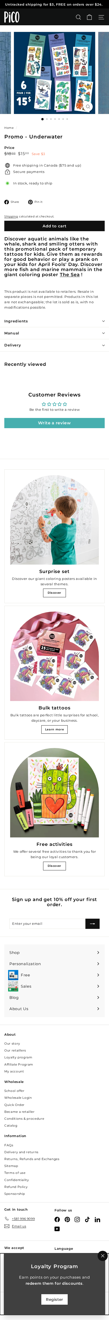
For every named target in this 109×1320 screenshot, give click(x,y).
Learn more (54, 729)
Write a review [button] (54, 422)
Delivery (12, 345)
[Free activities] (54, 792)
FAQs (8, 1145)
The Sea (70, 274)
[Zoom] (88, 106)
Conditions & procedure (24, 1118)
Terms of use (15, 1173)
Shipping (11, 216)
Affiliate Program (18, 1064)
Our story (12, 1043)
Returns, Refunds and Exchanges (32, 1159)
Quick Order (14, 1105)
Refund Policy (16, 1187)
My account (14, 1071)
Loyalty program (18, 1057)
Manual (11, 333)
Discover (54, 592)
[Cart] (89, 17)
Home (9, 128)
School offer (14, 1091)
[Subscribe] (92, 924)
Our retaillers (15, 1050)
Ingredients (16, 321)
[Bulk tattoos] (54, 656)
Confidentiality (16, 1180)
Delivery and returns (21, 1152)
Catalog (10, 1125)
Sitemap (11, 1166)
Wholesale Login (18, 1098)
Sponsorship (14, 1194)
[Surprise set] (54, 520)
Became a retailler (19, 1112)
